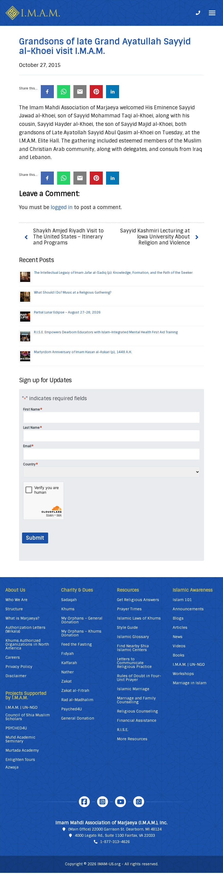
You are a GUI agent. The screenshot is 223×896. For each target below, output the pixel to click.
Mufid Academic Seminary (20, 739)
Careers (12, 657)
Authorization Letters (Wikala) (25, 629)
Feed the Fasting (76, 644)
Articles (180, 627)
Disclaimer (15, 676)
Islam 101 (182, 600)
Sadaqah (69, 600)
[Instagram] (102, 801)
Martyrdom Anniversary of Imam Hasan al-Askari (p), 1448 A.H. (83, 352)
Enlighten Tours (20, 759)
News (177, 637)
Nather (67, 672)
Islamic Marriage (133, 689)
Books (178, 655)
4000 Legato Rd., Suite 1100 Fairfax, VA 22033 (115, 835)
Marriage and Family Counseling (136, 700)
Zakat (66, 681)
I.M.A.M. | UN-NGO (21, 707)
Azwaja (11, 767)
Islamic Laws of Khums (139, 618)
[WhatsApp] (138, 801)
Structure (14, 609)
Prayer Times (129, 609)
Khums (68, 609)
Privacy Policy (18, 666)
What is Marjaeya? (22, 618)
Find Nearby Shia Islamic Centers (133, 648)
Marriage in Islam (189, 683)
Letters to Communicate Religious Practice (134, 662)
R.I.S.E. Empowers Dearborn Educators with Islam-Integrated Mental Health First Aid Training (106, 332)
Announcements (188, 609)
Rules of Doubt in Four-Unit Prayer (139, 678)
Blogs (178, 618)
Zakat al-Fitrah (75, 690)
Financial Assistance (136, 720)
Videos (179, 646)
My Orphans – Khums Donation (81, 633)
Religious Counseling (137, 711)
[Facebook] (84, 801)
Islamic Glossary (133, 637)
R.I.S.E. (122, 730)
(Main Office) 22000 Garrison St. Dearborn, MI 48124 (115, 829)
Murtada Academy (22, 750)
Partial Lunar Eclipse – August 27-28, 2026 (67, 312)
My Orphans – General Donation (82, 620)
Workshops (183, 674)
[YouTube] (120, 801)
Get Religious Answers (138, 600)
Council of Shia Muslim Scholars (27, 717)
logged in (62, 207)
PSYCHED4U (16, 728)
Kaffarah (69, 663)
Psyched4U (71, 709)
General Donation (77, 718)
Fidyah (67, 653)
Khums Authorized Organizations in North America (27, 644)
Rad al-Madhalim (77, 700)
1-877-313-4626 (115, 841)
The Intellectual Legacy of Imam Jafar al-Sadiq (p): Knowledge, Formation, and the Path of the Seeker (113, 272)
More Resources (132, 739)
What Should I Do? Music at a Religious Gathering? (72, 292)
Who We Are (16, 600)
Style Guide (127, 627)
